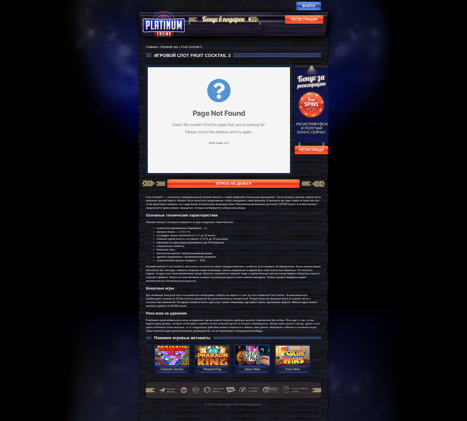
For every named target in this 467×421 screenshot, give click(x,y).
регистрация (304, 19)
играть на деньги (233, 183)
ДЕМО (172, 359)
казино (206, 277)
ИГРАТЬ (172, 353)
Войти (308, 6)
